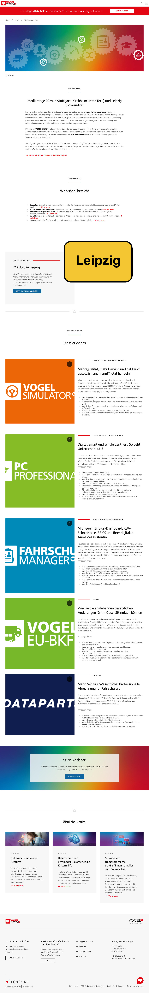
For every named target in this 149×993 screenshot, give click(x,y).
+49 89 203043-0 (118, 956)
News (17, 20)
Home (7, 20)
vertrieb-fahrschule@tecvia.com (123, 958)
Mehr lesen (45, 207)
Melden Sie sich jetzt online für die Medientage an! (48, 155)
